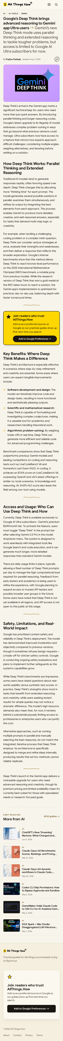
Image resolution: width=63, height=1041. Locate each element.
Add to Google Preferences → (35, 338)
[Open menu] (49, 4)
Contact (17, 1035)
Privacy (29, 1035)
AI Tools (13, 13)
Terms (40, 1035)
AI (4, 13)
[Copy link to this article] (57, 59)
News (24, 13)
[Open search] (56, 4)
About (6, 1035)
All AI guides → (52, 816)
